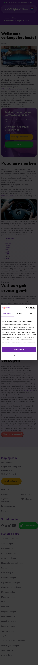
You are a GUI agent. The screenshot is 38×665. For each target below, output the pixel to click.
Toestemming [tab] (7, 314)
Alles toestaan (19, 349)
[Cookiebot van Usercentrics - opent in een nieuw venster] (27, 307)
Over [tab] (31, 314)
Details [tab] (19, 314)
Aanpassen (18, 356)
